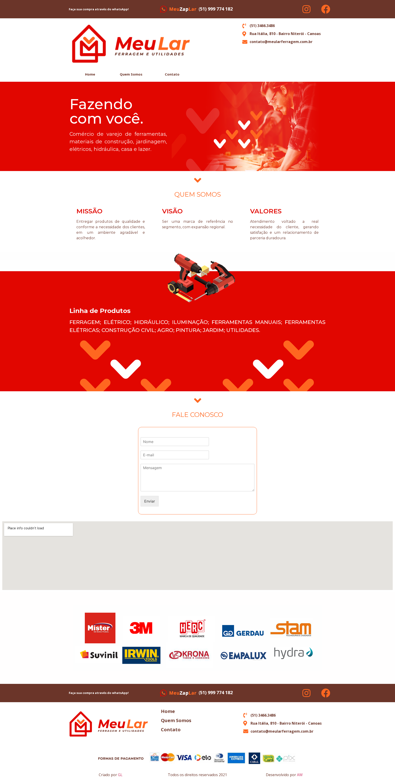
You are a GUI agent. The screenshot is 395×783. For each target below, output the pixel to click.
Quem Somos (131, 74)
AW (300, 774)
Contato (172, 74)
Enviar (149, 501)
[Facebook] (326, 9)
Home (90, 74)
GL (120, 774)
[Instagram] (306, 9)
